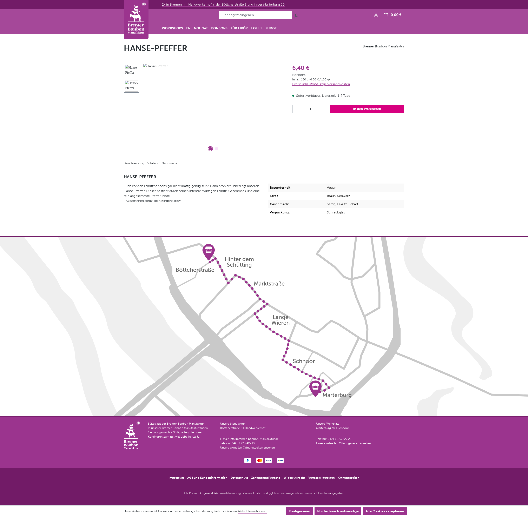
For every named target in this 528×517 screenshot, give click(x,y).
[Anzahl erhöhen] (324, 109)
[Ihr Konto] (376, 15)
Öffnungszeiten (348, 477)
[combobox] (255, 15)
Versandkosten (252, 493)
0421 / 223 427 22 (243, 443)
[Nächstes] (277, 108)
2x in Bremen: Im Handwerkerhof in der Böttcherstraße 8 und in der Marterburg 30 (223, 4)
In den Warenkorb (367, 109)
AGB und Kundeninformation (207, 477)
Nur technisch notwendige (338, 511)
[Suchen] (296, 15)
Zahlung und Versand (265, 477)
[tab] (134, 163)
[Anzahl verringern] (296, 109)
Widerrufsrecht (294, 477)
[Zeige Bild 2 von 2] (216, 148)
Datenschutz (239, 477)
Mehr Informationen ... (252, 511)
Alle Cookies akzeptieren (385, 511)
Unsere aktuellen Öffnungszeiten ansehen (247, 447)
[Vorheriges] (150, 108)
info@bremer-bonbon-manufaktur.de (254, 439)
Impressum (176, 477)
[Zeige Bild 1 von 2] (210, 148)
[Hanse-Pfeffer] (213, 108)
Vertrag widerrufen (321, 477)
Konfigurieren (299, 511)
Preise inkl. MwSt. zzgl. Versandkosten (321, 84)
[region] (204, 108)
